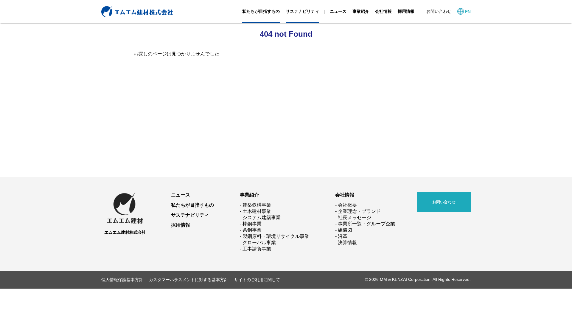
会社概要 (347, 205)
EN (468, 11)
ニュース (338, 11)
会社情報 (383, 11)
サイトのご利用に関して (257, 279)
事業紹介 (360, 11)
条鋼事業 (252, 230)
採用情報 (406, 11)
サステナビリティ (302, 11)
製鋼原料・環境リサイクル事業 (276, 236)
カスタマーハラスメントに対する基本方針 (188, 279)
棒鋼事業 (252, 223)
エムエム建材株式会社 (125, 232)
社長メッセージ (354, 217)
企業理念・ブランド (359, 211)
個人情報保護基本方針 (122, 279)
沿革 (342, 236)
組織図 (345, 230)
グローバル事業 (259, 242)
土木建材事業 (257, 211)
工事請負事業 (257, 248)
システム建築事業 (262, 217)
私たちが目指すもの (261, 11)
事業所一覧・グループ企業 (366, 223)
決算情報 (347, 242)
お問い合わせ (438, 11)
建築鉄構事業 (257, 205)
